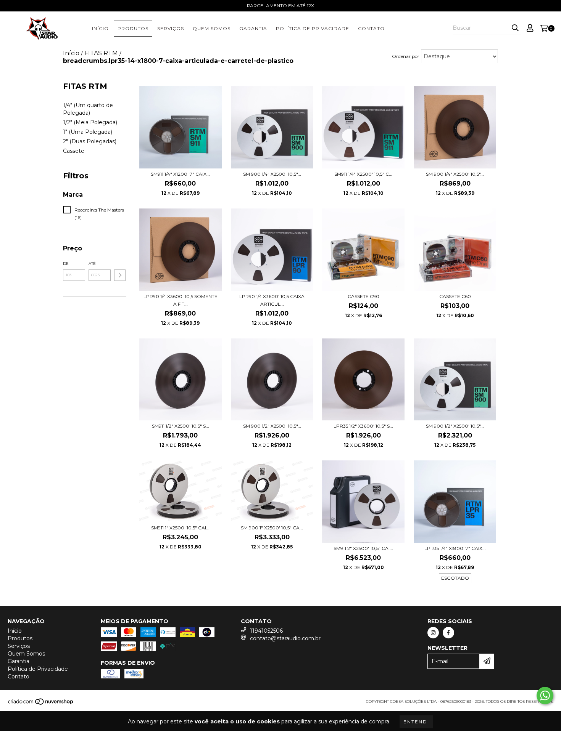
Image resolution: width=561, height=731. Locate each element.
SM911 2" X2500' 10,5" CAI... (363, 548)
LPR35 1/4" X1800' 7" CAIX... (455, 548)
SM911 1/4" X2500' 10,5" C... (363, 174)
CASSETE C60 (455, 296)
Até (92, 263)
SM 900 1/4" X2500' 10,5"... (272, 174)
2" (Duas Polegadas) (89, 141)
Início (100, 28)
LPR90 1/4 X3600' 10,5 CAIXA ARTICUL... (272, 300)
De (66, 263)
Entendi (416, 722)
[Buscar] (515, 28)
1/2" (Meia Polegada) (90, 122)
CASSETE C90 (363, 296)
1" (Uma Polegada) (87, 131)
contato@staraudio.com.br (285, 638)
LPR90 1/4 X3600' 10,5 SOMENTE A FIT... (180, 300)
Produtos (133, 28)
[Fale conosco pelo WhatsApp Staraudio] (545, 695)
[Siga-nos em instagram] (433, 632)
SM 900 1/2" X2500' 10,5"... (272, 426)
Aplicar (120, 275)
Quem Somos (212, 28)
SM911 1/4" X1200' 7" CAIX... (180, 174)
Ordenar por (405, 56)
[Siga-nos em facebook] (448, 632)
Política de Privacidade (312, 28)
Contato (371, 28)
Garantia (253, 28)
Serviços (170, 28)
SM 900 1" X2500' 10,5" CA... (272, 528)
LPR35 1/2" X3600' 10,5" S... (363, 426)
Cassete (73, 150)
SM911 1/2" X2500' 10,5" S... (180, 426)
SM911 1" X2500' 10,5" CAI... (180, 528)
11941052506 (266, 630)
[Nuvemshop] (41, 704)
